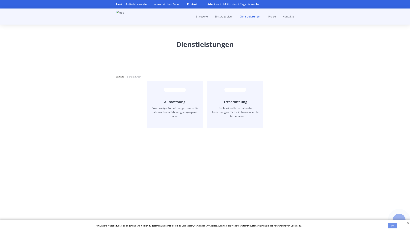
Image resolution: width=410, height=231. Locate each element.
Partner (200, 211)
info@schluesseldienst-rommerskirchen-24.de (151, 4)
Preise (272, 16)
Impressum (203, 217)
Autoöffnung (174, 102)
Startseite (202, 16)
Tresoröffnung (235, 102)
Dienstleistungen (250, 16)
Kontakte (288, 16)
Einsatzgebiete (224, 16)
